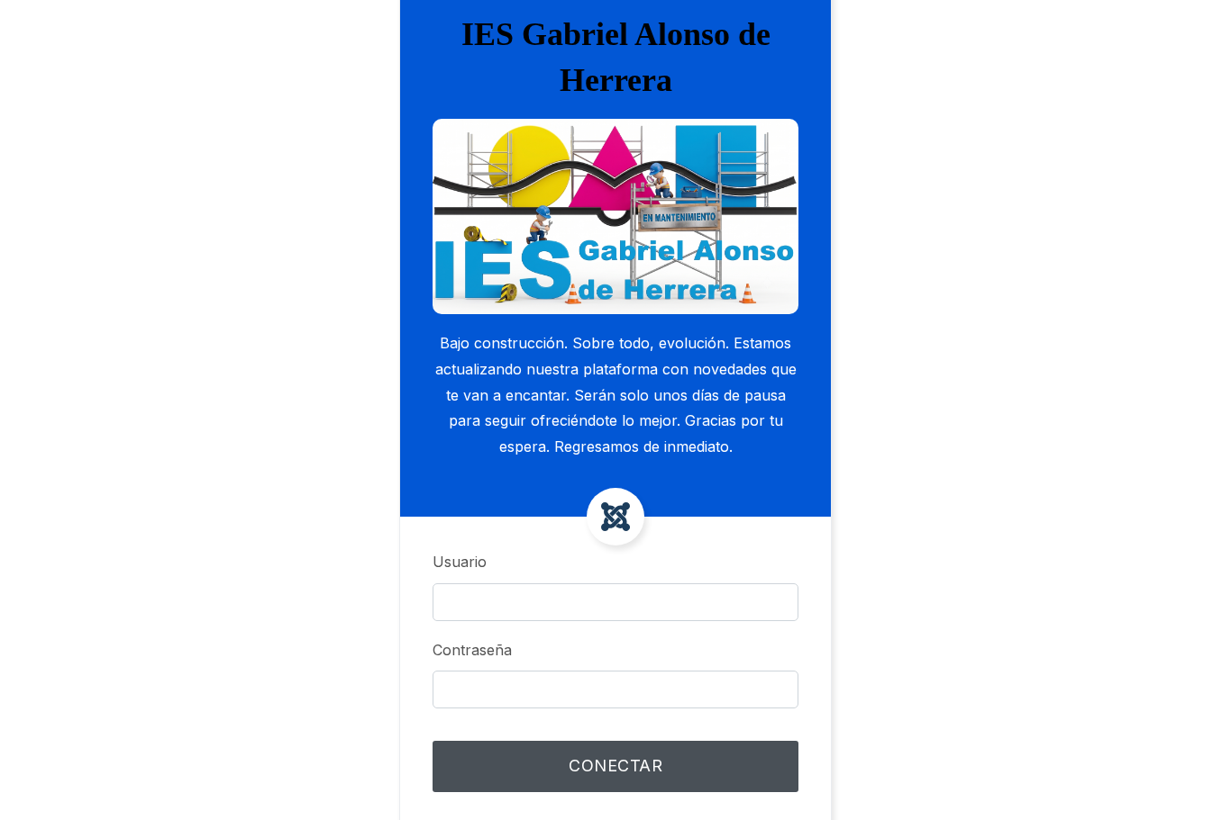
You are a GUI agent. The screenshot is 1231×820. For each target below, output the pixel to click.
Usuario (460, 562)
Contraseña (472, 650)
